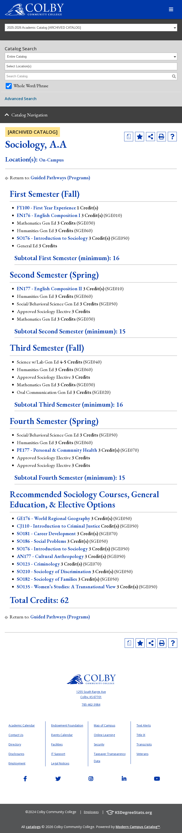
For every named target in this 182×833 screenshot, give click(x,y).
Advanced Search (20, 98)
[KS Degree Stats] (131, 812)
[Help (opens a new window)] (172, 136)
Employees (91, 812)
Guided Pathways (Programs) (60, 178)
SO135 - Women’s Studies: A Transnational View (66, 587)
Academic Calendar (22, 725)
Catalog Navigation (29, 115)
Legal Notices (60, 763)
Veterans (142, 754)
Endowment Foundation (67, 725)
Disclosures (16, 754)
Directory (15, 744)
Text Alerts (143, 725)
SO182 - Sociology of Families (47, 579)
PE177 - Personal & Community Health (57, 450)
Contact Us (16, 735)
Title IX (140, 735)
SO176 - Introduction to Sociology (52, 238)
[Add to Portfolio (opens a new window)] (139, 136)
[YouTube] (157, 780)
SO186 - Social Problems (41, 541)
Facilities (57, 744)
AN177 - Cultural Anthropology (50, 556)
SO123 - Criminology (38, 564)
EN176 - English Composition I (48, 215)
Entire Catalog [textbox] (17, 56)
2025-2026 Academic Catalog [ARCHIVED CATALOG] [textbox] (44, 27)
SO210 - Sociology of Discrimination (54, 571)
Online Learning (104, 735)
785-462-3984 (91, 705)
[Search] (174, 76)
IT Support (58, 754)
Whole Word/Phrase (31, 85)
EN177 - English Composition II (49, 288)
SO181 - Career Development (46, 533)
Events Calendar (62, 735)
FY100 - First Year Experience (46, 208)
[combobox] (91, 27)
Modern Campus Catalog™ (138, 826)
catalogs (33, 826)
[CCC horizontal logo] (91, 675)
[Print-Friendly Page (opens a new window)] (161, 136)
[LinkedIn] (124, 780)
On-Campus (51, 160)
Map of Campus (104, 725)
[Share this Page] (150, 136)
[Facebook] (25, 780)
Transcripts (144, 744)
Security (99, 744)
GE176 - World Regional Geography (53, 518)
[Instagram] (91, 780)
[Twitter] (58, 780)
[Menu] (171, 9)
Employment (17, 763)
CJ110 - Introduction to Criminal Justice (58, 526)
